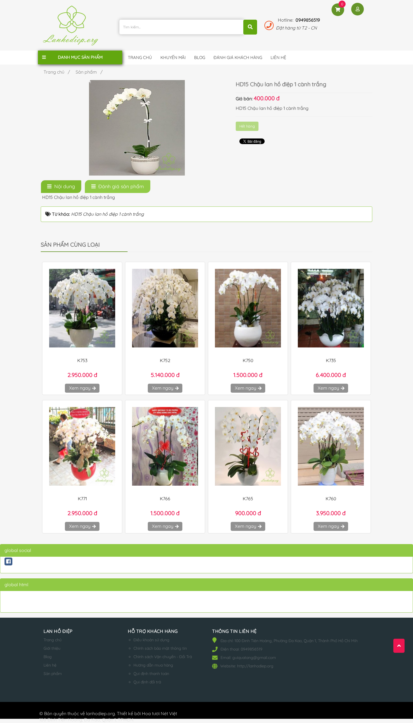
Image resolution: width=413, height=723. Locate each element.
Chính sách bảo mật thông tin (160, 648)
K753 (82, 360)
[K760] (330, 446)
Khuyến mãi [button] (173, 57)
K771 (82, 498)
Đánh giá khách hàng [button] (238, 57)
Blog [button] (199, 57)
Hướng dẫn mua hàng (153, 665)
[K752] (165, 308)
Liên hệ (50, 665)
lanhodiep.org (100, 713)
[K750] (248, 308)
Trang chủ (53, 639)
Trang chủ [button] (140, 57)
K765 (248, 498)
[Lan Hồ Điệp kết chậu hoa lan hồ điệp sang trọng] (72, 28)
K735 (331, 360)
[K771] (82, 446)
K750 (248, 360)
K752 (165, 360)
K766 (165, 498)
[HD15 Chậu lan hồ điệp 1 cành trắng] (137, 127)
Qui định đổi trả (147, 682)
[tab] (61, 186)
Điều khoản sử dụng (151, 639)
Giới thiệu (52, 648)
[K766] (165, 446)
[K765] (248, 446)
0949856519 (308, 20)
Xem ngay (80, 388)
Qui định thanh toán (151, 673)
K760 (331, 498)
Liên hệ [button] (278, 57)
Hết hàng (247, 126)
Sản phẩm (53, 673)
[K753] (82, 308)
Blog (48, 656)
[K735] (330, 308)
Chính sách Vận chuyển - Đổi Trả (162, 656)
